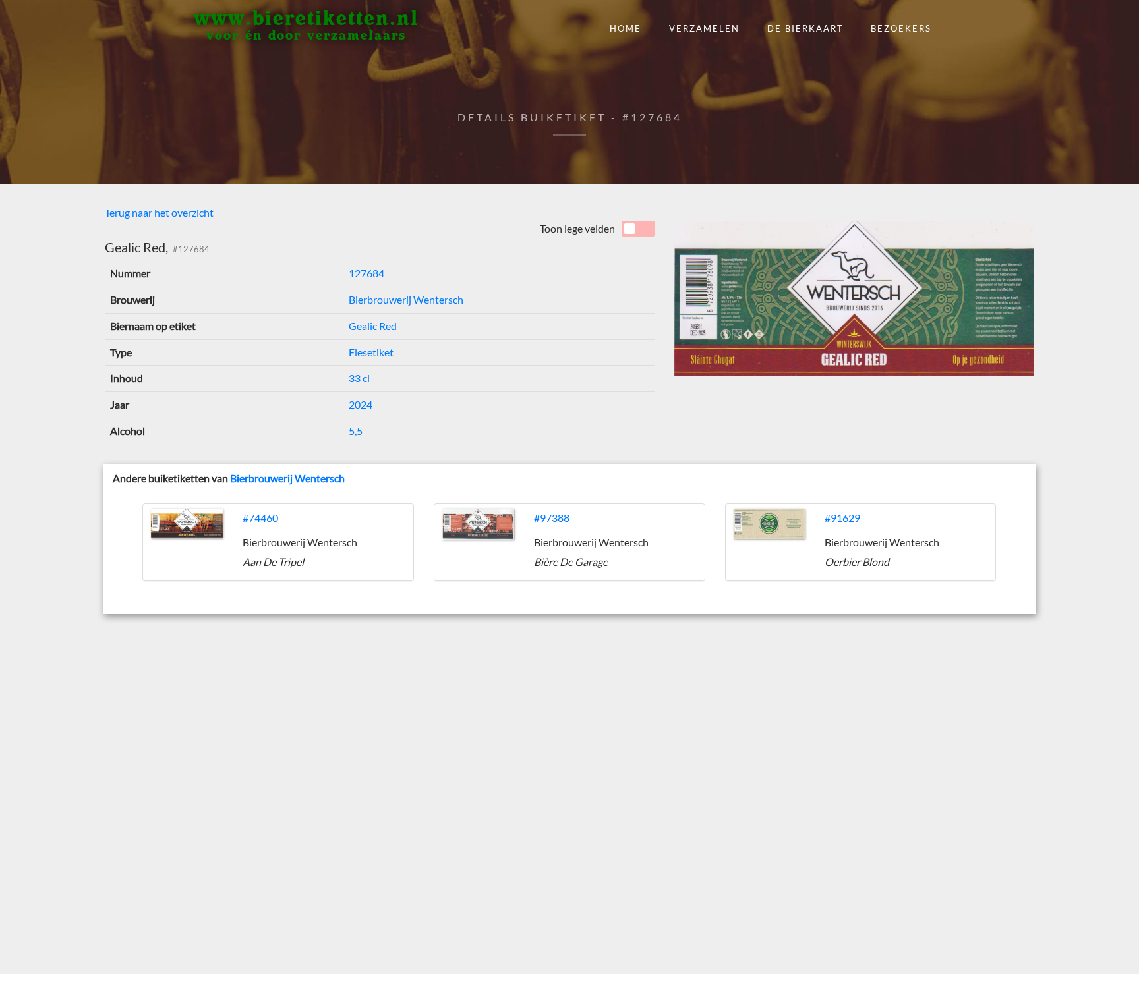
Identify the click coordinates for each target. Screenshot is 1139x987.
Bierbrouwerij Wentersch (406, 299)
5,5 (356, 430)
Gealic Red (373, 326)
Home (625, 28)
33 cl (359, 378)
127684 (366, 273)
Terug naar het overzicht (159, 212)
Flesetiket (371, 352)
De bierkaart (805, 28)
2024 (360, 404)
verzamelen (704, 28)
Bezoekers (901, 28)
